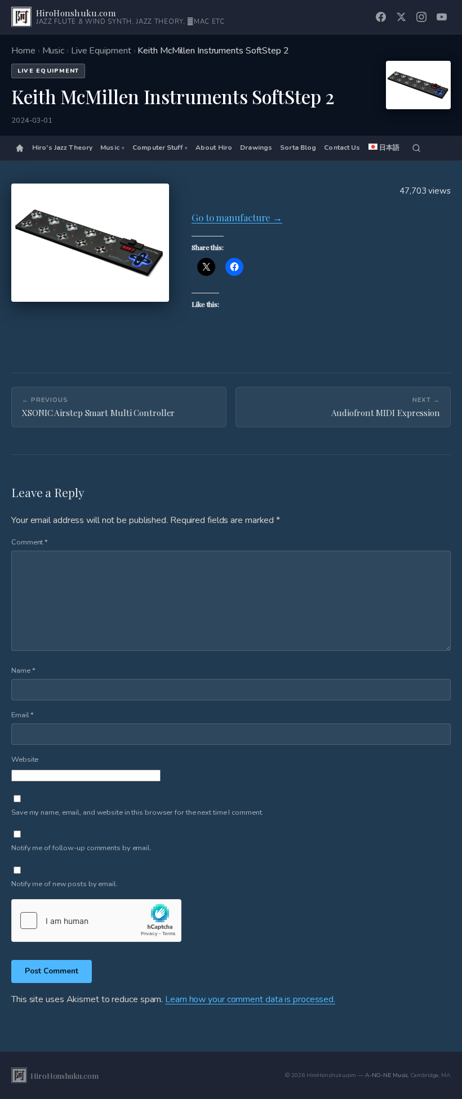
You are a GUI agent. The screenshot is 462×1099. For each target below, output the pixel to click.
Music (53, 50)
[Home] (19, 148)
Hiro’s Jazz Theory (62, 147)
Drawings (256, 147)
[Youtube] (442, 17)
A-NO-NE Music (386, 1075)
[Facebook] (381, 17)
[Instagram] (421, 17)
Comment (29, 542)
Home (23, 50)
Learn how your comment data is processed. (250, 999)
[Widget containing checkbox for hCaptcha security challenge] (96, 920)
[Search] (416, 148)
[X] (401, 17)
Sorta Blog (298, 147)
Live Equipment (101, 50)
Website (24, 759)
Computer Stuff (157, 147)
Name (23, 670)
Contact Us (342, 147)
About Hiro (214, 147)
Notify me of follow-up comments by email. (81, 848)
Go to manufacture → (237, 217)
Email (22, 715)
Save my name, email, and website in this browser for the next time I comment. (137, 812)
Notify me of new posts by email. (64, 884)
